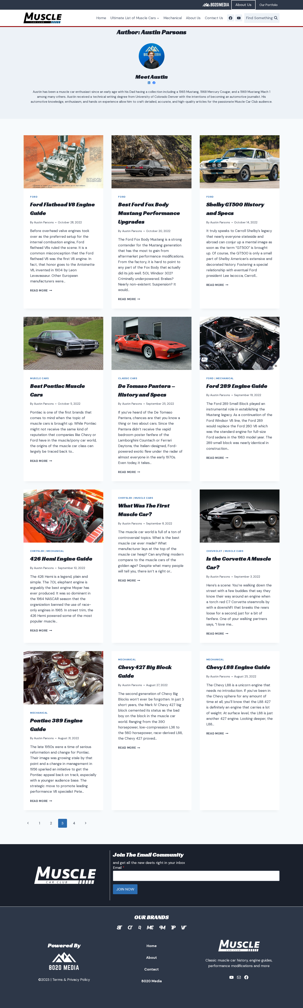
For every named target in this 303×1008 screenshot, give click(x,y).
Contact (151, 969)
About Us (243, 4)
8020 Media (151, 981)
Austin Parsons (44, 222)
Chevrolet (214, 551)
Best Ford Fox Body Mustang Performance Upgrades (149, 213)
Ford (34, 196)
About (151, 957)
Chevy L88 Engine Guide (238, 667)
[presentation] (63, 161)
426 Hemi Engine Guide (61, 558)
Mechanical (172, 18)
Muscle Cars (39, 378)
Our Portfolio (269, 5)
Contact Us (214, 18)
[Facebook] (230, 17)
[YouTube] (238, 17)
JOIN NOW (125, 889)
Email (118, 867)
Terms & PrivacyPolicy (71, 979)
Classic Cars (127, 378)
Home (101, 18)
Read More (41, 290)
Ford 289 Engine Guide (236, 385)
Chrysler (37, 551)
